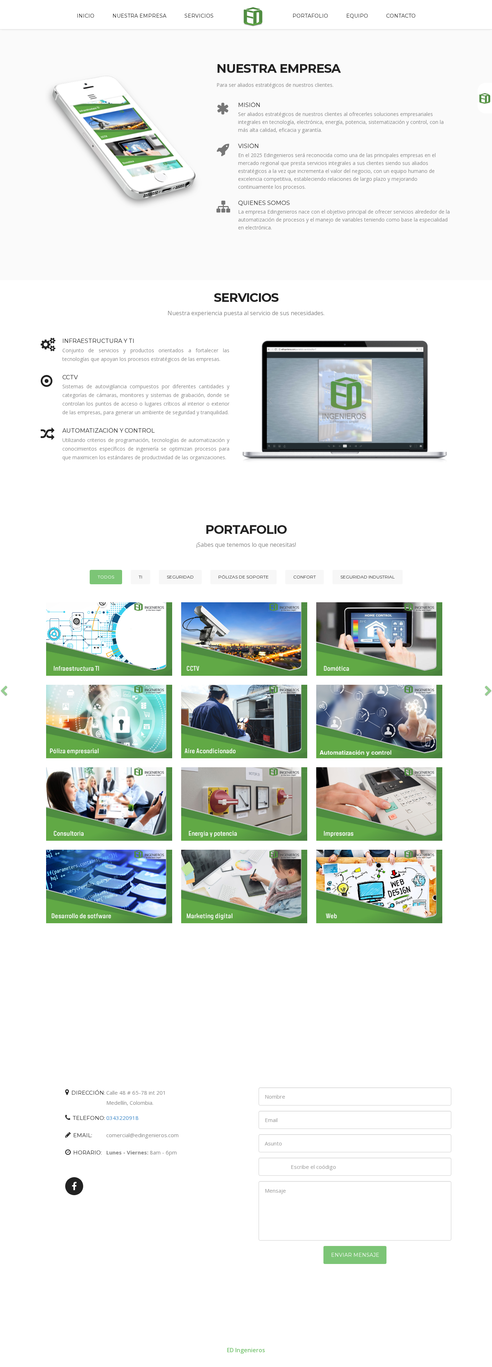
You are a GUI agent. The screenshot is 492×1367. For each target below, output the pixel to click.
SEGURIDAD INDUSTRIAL (367, 577)
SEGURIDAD (180, 577)
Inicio (85, 16)
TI (140, 577)
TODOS (106, 577)
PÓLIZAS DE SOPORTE (243, 577)
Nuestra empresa (139, 16)
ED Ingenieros (246, 1350)
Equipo (357, 16)
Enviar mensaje (355, 1255)
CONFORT (304, 577)
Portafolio (310, 16)
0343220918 (122, 1117)
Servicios (199, 16)
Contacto (401, 16)
